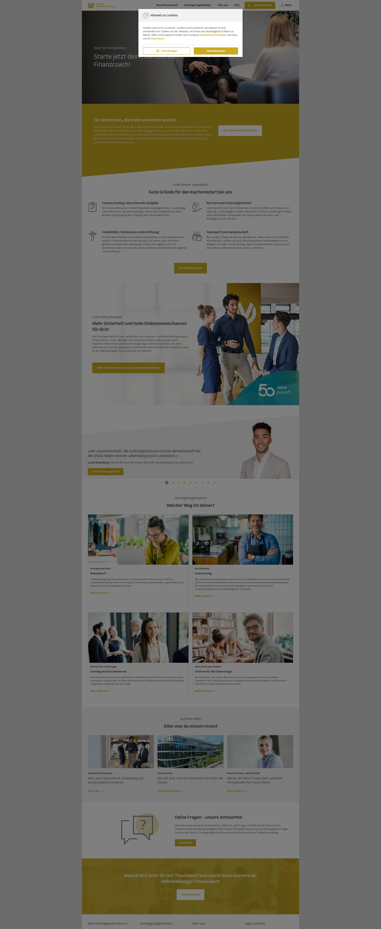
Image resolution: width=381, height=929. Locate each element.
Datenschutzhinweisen (213, 35)
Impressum (157, 38)
